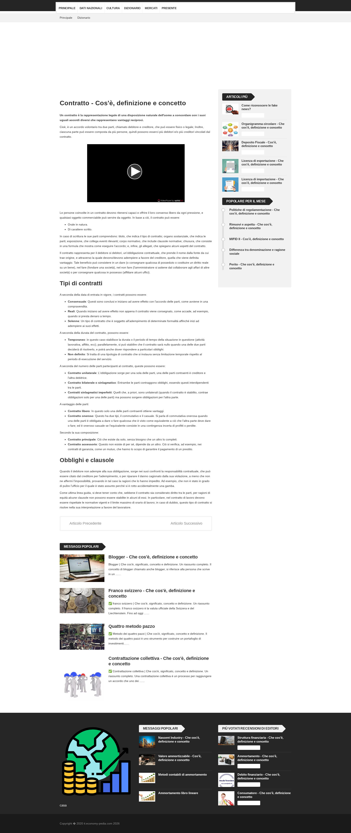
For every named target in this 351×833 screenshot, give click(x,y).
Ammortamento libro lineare (178, 793)
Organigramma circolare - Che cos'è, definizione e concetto (263, 125)
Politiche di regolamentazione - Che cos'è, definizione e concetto (254, 211)
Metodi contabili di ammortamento (182, 774)
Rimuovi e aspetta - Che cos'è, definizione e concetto (250, 226)
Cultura (113, 8)
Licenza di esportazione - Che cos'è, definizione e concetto (263, 162)
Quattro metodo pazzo (131, 626)
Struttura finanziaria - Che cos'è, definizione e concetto (260, 739)
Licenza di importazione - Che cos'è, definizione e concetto (263, 181)
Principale (67, 8)
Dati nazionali (91, 8)
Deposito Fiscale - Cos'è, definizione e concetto (259, 144)
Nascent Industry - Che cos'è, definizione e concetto (179, 739)
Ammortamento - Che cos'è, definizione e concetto (257, 757)
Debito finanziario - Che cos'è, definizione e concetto (258, 776)
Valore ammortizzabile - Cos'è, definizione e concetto (179, 757)
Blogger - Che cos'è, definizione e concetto (153, 556)
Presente (169, 8)
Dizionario (132, 8)
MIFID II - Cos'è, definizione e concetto (256, 239)
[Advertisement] (175, 52)
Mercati (151, 8)
